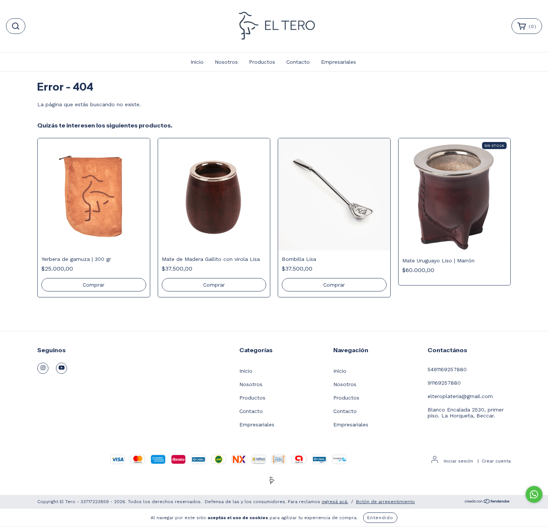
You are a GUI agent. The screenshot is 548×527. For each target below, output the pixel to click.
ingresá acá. (335, 501)
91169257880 (444, 383)
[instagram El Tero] (42, 368)
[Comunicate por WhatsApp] (534, 494)
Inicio (197, 62)
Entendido (380, 517)
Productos (262, 62)
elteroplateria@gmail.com (460, 396)
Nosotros (226, 62)
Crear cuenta (496, 461)
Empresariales (338, 62)
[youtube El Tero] (61, 368)
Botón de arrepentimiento (385, 501)
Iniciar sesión (458, 461)
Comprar (334, 285)
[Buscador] (15, 26)
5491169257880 (447, 369)
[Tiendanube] (487, 502)
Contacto (298, 62)
